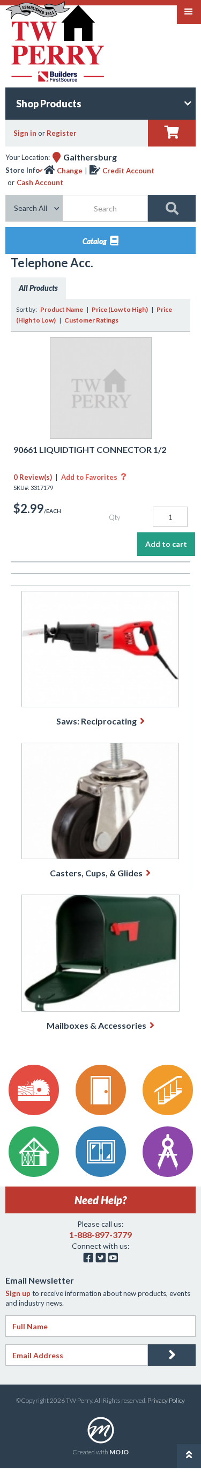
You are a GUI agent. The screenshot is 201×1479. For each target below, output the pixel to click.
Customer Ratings (91, 320)
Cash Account (40, 182)
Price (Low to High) (120, 309)
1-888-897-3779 (100, 1234)
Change (70, 170)
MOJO (119, 1452)
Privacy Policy (166, 1400)
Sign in (24, 133)
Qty (114, 517)
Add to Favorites (93, 477)
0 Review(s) (32, 477)
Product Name (61, 309)
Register (62, 133)
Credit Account (128, 170)
